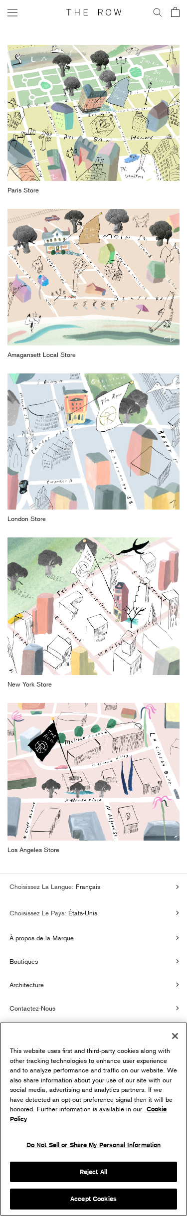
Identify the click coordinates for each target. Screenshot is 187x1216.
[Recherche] (157, 12)
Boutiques (23, 961)
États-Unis (81, 913)
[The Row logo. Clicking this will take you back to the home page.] (93, 12)
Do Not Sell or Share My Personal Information (93, 1145)
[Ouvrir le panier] (175, 12)
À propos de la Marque (41, 938)
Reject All (93, 1172)
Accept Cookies (93, 1199)
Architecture (26, 985)
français (87, 886)
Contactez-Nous (32, 1008)
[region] (93, 1119)
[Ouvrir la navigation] (12, 12)
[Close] (175, 1036)
